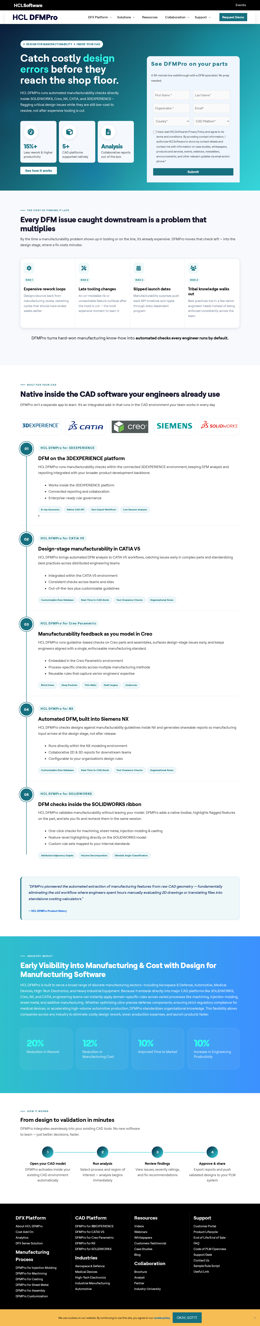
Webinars (140, 1232)
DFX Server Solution (29, 1243)
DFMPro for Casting (29, 1279)
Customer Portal (205, 1226)
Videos (139, 1226)
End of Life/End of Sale (209, 1237)
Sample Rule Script (207, 1266)
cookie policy (162, 1317)
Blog (137, 1255)
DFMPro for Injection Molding (36, 1268)
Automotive (83, 1289)
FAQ (196, 1243)
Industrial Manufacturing (92, 1283)
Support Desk (203, 1255)
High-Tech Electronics (90, 1277)
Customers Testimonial (150, 1243)
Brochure (140, 1272)
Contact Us (201, 1260)
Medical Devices (86, 1272)
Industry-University (147, 1289)
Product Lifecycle (206, 1232)
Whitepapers (143, 1237)
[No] (255, 1318)
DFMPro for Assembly (30, 1290)
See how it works (38, 170)
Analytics (22, 1237)
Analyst (139, 1277)
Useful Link (201, 1271)
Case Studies (143, 1249)
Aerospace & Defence (90, 1266)
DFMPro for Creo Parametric (94, 1237)
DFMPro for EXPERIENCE (94, 1226)
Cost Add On (25, 1232)
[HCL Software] (28, 5)
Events (241, 5)
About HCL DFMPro (29, 1226)
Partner (139, 1283)
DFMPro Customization (32, 1296)
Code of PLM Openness (210, 1249)
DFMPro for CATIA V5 (89, 1232)
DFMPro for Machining (31, 1273)
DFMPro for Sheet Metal (32, 1285)
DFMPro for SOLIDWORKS (93, 1249)
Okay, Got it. (187, 1317)
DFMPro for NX (85, 1243)
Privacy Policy (196, 131)
